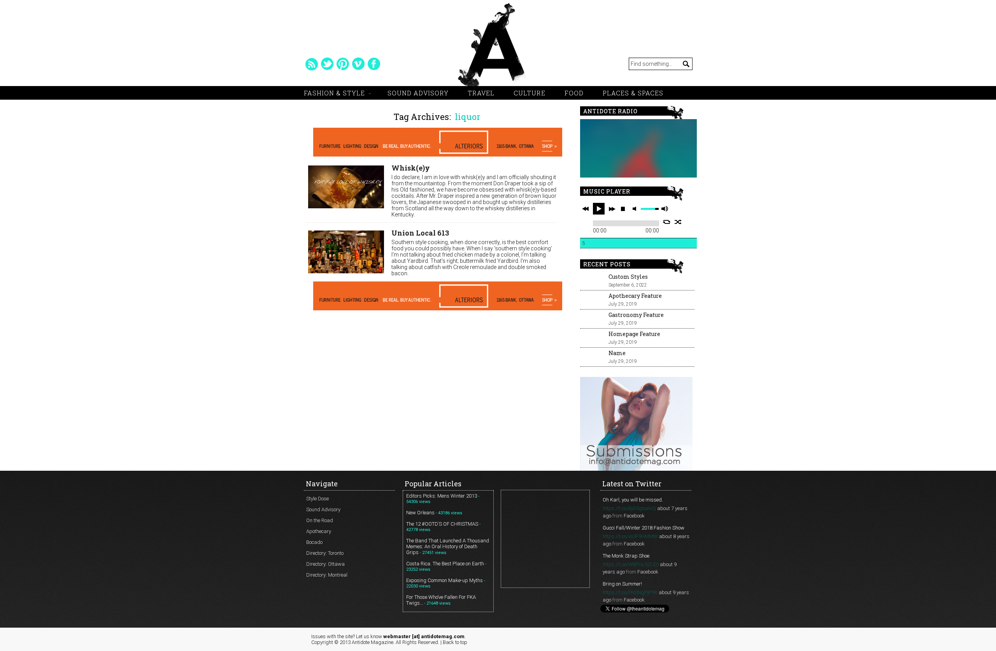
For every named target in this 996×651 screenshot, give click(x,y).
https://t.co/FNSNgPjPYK (630, 592)
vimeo (358, 63)
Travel (481, 93)
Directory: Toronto (325, 553)
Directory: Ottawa (325, 564)
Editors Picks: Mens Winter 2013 (441, 496)
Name (617, 353)
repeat (667, 221)
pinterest (342, 63)
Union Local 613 (420, 233)
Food (574, 93)
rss (311, 63)
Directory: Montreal (326, 575)
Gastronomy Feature (636, 314)
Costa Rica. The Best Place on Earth (445, 564)
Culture (529, 93)
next (612, 208)
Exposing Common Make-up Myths (444, 580)
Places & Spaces (633, 93)
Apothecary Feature (635, 295)
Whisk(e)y (410, 167)
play (599, 208)
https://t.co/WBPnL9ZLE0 (631, 564)
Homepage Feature (634, 334)
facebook (374, 63)
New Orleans (420, 513)
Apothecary (318, 531)
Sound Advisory (418, 93)
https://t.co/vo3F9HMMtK (630, 536)
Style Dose (317, 498)
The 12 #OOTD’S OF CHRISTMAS (442, 524)
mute (635, 209)
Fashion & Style (334, 93)
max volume (664, 209)
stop (622, 208)
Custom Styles (628, 276)
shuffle (678, 221)
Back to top (455, 642)
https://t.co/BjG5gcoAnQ (629, 508)
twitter (327, 63)
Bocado (314, 542)
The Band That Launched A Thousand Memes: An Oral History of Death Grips (447, 546)
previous (585, 208)
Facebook (634, 516)
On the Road (319, 520)
